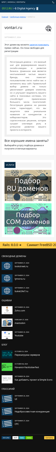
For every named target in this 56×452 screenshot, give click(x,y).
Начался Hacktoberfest (27, 367)
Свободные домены (18, 17)
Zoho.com (20, 310)
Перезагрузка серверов (27, 354)
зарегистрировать (39, 44)
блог (4, 2)
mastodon (20, 323)
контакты (21, 2)
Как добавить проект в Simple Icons (33, 379)
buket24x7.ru (21, 291)
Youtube (19, 335)
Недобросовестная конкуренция (32, 411)
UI (16, 399)
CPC (17, 423)
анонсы (11, 2)
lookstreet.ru (21, 266)
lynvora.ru (20, 278)
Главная (5, 17)
